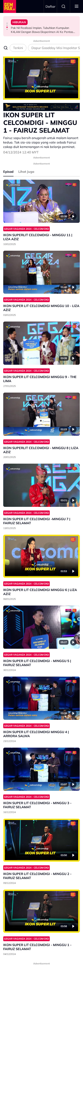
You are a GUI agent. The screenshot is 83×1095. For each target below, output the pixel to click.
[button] (7, 23)
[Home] (9, 6)
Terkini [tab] (18, 48)
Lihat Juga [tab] (26, 172)
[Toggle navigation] (76, 6)
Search (63, 6)
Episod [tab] (8, 172)
